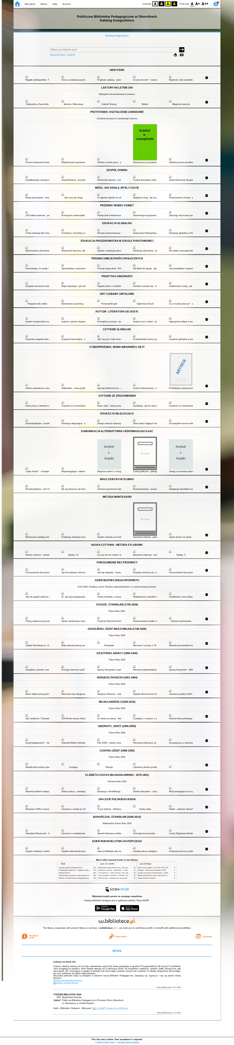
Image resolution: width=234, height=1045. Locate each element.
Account (66, 4)
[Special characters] (181, 55)
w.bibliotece (107, 928)
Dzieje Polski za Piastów (147, 878)
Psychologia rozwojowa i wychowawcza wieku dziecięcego (80, 875)
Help (55, 4)
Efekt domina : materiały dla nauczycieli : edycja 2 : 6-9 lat (119, 878)
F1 (197, 3)
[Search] (181, 49)
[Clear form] (175, 55)
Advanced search (58, 54)
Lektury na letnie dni (64, 961)
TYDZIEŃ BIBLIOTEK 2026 (67, 994)
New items (30, 4)
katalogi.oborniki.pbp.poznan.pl (67, 980)
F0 (192, 3)
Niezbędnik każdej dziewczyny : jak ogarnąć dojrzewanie (119, 867)
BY (174, 3)
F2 (204, 3)
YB (168, 3)
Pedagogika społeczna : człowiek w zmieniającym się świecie (81, 870)
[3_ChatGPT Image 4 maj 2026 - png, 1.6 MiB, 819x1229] (110, 1008)
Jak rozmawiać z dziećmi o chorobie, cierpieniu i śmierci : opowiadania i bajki (126, 875)
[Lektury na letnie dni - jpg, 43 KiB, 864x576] (65, 983)
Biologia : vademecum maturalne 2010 (152, 870)
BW (162, 3)
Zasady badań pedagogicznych (70, 867)
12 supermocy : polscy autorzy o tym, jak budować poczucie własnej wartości (126, 873)
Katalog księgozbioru (117, 35)
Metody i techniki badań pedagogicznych (74, 878)
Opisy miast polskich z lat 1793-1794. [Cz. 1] (154, 867)
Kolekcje (71, 54)
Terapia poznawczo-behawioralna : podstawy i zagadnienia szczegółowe (164, 873)
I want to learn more (105, 1042)
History (43, 4)
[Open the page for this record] (38, 77)
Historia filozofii (64, 873)
